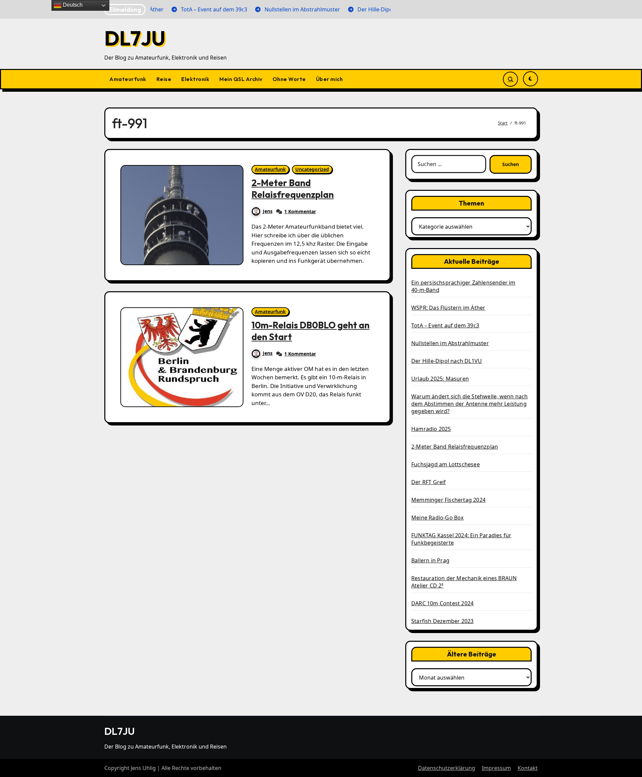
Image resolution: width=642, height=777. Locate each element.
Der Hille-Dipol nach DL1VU (446, 361)
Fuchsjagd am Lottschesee (445, 464)
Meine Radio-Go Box (437, 517)
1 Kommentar (300, 211)
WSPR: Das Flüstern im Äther (448, 307)
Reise (164, 79)
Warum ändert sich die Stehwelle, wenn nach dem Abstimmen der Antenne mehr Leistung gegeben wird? (469, 404)
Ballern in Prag (430, 560)
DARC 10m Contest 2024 (442, 603)
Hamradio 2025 (431, 429)
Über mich (329, 79)
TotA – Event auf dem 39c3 (445, 325)
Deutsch (72, 5)
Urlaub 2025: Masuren (440, 378)
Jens (268, 211)
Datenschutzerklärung (446, 768)
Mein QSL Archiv (240, 79)
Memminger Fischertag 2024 (448, 499)
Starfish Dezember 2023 (442, 621)
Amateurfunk (127, 79)
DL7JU (135, 38)
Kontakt (528, 768)
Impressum (496, 768)
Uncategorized (312, 169)
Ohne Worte (289, 79)
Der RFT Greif (428, 482)
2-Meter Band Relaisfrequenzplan (292, 188)
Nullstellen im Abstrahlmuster (450, 343)
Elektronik (195, 79)
